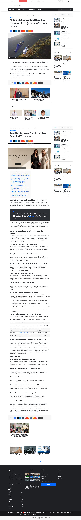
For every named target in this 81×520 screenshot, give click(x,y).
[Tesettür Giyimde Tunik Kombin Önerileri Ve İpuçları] (27, 474)
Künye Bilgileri (43, 476)
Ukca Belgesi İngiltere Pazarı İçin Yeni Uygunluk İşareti (66, 20)
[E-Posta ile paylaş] (39, 83)
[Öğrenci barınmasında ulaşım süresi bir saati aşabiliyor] (58, 73)
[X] (14, 31)
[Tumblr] (19, 31)
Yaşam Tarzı (32, 9)
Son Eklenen (62, 14)
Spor (10, 501)
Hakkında (61, 512)
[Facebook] (11, 31)
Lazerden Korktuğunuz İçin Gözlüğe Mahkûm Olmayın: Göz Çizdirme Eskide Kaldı (66, 79)
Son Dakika (60, 478)
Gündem (18, 9)
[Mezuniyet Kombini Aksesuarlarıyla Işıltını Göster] (67, 57)
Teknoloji (24, 9)
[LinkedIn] (16, 31)
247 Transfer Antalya (65, 38)
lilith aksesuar (41, 518)
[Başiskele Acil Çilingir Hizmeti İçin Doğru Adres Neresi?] (27, 480)
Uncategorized (11, 506)
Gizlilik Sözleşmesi (44, 474)
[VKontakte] (27, 31)
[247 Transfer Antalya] (57, 39)
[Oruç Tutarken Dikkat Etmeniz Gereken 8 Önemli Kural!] (44, 113)
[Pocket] (32, 31)
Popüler (55, 14)
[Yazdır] (41, 83)
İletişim (42, 478)
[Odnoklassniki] (29, 31)
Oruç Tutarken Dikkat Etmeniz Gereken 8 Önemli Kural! (44, 118)
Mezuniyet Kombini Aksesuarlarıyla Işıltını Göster (67, 62)
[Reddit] (24, 31)
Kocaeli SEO (44, 512)
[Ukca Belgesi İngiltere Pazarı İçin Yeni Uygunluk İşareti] (57, 20)
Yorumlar (69, 14)
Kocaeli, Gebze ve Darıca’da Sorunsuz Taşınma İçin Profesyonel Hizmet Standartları (65, 26)
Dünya (10, 491)
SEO (40, 512)
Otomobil (10, 499)
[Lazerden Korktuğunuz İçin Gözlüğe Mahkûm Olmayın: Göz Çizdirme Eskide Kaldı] (67, 73)
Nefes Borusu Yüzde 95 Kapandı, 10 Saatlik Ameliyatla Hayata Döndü (29, 118)
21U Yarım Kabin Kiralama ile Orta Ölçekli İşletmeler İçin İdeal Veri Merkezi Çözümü (66, 33)
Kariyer (10, 497)
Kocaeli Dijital (33, 512)
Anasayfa (12, 9)
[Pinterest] (22, 31)
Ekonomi (10, 492)
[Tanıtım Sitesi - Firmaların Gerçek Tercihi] (15, 5)
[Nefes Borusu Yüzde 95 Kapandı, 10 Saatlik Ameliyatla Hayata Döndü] (30, 113)
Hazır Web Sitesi (19, 514)
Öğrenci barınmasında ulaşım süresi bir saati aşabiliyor (36, 1)
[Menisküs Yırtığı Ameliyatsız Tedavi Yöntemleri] (57, 44)
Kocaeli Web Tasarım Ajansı (32, 514)
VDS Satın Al (25, 514)
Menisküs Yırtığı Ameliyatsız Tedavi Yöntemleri (65, 44)
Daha (39, 9)
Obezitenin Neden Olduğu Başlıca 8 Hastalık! (15, 118)
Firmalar (10, 494)
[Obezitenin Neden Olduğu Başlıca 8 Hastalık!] (16, 113)
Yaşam (16, 15)
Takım (65, 512)
